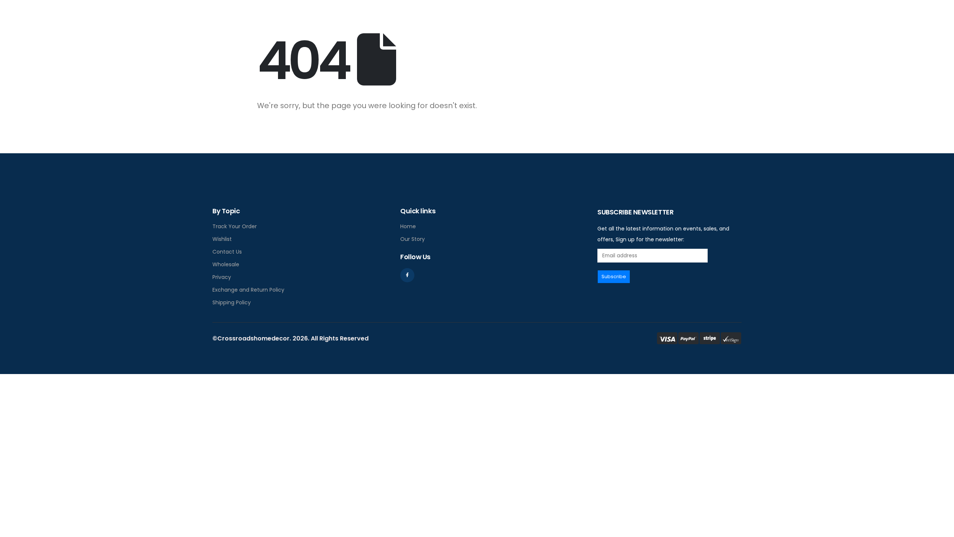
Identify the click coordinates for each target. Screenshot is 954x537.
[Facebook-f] (407, 275)
